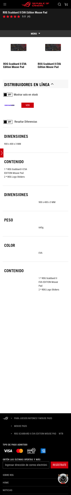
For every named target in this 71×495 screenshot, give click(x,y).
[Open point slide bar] (1, 152)
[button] (5, 4)
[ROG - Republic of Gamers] (35, 4)
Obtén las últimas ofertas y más (21, 459)
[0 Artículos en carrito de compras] (66, 4)
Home (6, 482)
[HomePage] (5, 418)
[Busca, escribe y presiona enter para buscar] (59, 4)
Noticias (7, 490)
